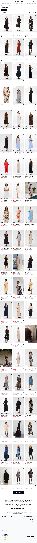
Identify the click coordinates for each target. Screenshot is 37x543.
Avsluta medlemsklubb (24, 526)
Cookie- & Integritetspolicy (5, 524)
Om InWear (13, 518)
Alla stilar (6, 5)
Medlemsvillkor (24, 523)
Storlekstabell (4, 528)
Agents (31, 525)
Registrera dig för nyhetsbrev (14, 524)
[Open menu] (1, 1)
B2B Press (32, 523)
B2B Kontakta (31, 519)
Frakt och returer (5, 520)
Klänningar (10, 5)
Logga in (23, 520)
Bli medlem (24, 518)
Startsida (2, 5)
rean (13, 501)
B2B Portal (32, 521)
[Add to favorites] (11, 15)
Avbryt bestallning (5, 530)
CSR (12, 520)
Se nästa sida (18, 492)
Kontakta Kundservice (5, 518)
